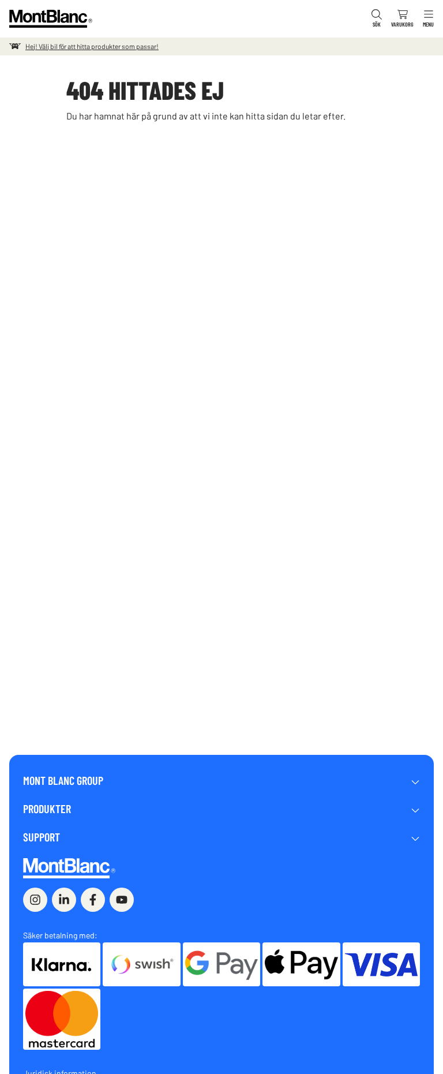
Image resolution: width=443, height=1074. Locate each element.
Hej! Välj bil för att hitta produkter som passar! (92, 46)
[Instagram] (35, 900)
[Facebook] (93, 900)
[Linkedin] (64, 900)
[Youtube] (122, 900)
